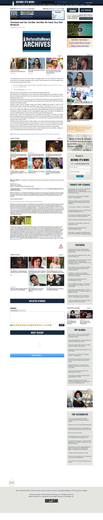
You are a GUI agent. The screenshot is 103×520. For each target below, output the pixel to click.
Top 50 (70, 4)
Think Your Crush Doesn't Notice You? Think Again (85, 322)
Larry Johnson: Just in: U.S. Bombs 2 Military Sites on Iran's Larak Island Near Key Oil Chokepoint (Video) (79, 268)
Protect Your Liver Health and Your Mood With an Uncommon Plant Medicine (79, 457)
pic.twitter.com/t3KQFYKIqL (19, 87)
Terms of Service (52, 490)
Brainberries (13, 152)
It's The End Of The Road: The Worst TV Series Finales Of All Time (36, 155)
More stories (30, 17)
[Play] (79, 30)
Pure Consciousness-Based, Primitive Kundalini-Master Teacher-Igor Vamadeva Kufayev (78, 420)
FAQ (33, 490)
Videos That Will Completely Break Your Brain (79, 219)
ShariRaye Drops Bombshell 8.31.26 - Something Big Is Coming (77, 228)
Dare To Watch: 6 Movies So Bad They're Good (79, 70)
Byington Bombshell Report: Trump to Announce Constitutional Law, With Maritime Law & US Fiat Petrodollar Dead (79, 381)
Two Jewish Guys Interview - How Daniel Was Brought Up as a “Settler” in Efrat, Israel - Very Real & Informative (79, 442)
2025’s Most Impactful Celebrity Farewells (78, 87)
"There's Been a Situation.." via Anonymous (79, 207)
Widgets (84, 490)
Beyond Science (34, 4)
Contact (38, 490)
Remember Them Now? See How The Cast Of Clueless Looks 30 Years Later (37, 272)
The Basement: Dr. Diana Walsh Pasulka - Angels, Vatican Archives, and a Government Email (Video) (79, 251)
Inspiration (59, 4)
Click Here (23, 188)
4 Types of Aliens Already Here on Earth (78, 452)
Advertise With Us (25, 490)
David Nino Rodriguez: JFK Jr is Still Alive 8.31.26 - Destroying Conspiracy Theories (78, 296)
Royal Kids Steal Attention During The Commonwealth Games (53, 173)
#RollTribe (55, 85)
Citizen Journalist (44, 188)
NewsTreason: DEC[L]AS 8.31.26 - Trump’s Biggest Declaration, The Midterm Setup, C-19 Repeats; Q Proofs (79, 291)
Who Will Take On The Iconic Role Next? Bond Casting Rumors (36, 290)
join (17, 183)
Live (63, 4)
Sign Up (90, 2)
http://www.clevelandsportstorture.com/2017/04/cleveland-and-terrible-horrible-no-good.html (37, 134)
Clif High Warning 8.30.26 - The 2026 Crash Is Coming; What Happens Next (79, 211)
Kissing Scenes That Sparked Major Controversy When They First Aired (18, 155)
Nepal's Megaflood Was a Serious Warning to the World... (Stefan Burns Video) (79, 341)
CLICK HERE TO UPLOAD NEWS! (86, 18)
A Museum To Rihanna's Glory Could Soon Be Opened (79, 103)
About (17, 490)
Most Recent (76, 4)
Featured (18, 4)
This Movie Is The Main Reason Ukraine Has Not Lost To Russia (18, 272)
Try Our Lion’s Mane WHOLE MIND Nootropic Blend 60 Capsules (26, 201)
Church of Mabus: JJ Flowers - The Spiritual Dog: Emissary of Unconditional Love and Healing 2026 (79, 285)
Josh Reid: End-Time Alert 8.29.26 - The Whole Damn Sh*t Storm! (78, 371)
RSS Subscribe (76, 490)
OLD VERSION (86, 10)
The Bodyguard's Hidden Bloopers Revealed (71, 322)
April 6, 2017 (28, 89)
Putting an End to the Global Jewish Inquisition (79, 424)
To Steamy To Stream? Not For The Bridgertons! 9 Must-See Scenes (54, 155)
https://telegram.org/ (86, 141)
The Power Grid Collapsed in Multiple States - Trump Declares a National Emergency (79, 215)
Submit (80, 176)
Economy (23, 4)
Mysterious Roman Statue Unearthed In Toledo (78, 120)
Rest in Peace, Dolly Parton (75, 432)
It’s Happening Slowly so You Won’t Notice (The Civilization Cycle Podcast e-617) (79, 437)
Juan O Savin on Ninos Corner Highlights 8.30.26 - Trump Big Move (78, 197)
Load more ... (37, 355)
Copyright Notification (64, 490)
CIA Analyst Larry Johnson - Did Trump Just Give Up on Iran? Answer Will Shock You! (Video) (79, 360)
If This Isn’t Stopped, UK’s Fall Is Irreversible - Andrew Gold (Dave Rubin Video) (79, 301)
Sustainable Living (51, 4)
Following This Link (16, 239)
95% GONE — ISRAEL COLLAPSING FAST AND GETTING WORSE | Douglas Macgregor (79, 233)
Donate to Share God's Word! (80, 46)
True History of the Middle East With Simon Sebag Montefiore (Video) (79, 376)
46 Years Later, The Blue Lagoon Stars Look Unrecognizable (19, 289)
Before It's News (25, 2)
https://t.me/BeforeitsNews (74, 146)
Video (67, 4)
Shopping (82, 4)
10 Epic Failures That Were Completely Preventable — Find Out (18, 173)
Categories (88, 4)
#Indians (61, 85)
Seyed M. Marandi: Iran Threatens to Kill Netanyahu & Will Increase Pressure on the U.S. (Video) (79, 366)
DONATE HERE (72, 10)
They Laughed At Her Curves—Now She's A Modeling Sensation (55, 272)
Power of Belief (42, 4)
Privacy (44, 490)
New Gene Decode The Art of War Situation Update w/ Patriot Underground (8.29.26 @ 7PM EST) (79, 202)
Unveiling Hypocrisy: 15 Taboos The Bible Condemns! (55, 289)
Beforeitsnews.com (22, 9)
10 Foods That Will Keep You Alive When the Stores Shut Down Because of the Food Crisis (79, 429)
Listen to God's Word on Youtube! (80, 43)
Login (86, 2)
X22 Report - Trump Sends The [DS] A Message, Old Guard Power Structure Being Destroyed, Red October (79, 274)
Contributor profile (23, 17)
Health (27, 4)
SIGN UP (73, 164)
